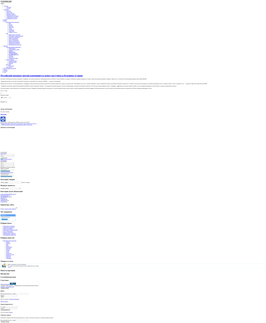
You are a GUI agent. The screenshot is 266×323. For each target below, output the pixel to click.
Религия (8, 249)
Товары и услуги (13, 32)
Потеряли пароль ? (7, 159)
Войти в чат (4, 219)
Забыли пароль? (4, 301)
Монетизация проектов (14, 42)
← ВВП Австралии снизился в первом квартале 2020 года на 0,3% (16, 124)
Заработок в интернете (14, 43)
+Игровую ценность (11, 14)
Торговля (5, 46)
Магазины (8, 64)
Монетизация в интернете (9, 233)
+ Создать (5, 6)
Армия (7, 242)
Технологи (11, 29)
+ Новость (8, 11)
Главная (5, 19)
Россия (10, 24)
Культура (11, 26)
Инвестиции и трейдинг (14, 34)
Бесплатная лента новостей (12, 22)
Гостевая (5, 71)
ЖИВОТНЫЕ (12, 52)
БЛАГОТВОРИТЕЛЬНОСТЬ (7, 194)
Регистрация (4, 153)
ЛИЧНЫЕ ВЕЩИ (13, 53)
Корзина (11, 63)
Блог (7, 33)
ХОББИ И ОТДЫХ (13, 58)
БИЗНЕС (11, 51)
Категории (11, 66)
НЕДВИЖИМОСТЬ (13, 54)
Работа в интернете (13, 38)
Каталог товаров (10, 59)
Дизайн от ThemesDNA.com (7, 286)
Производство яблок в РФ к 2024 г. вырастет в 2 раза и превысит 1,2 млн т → (19, 123)
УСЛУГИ (11, 57)
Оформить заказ (12, 62)
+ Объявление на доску (11, 18)
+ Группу (8, 8)
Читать (5, 21)
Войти (10, 312)
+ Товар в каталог (10, 13)
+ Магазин (8, 7)
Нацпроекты (9, 247)
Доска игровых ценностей (9, 68)
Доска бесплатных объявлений (13, 47)
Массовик (4, 114)
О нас (4, 72)
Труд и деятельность (13, 39)
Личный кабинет (13, 61)
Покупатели (9, 67)
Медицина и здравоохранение (16, 36)
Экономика (11, 31)
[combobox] (26, 182)
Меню (2, 3)
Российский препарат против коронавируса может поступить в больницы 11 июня (42, 75)
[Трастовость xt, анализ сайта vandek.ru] (8, 208)
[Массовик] (3, 121)
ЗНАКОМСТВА (4, 195)
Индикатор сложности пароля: (8, 167)
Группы (5, 69)
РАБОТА (11, 56)
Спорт (10, 28)
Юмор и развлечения (14, 41)
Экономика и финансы (14, 37)
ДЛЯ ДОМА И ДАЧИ (14, 49)
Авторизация (4, 160)
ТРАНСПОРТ (12, 48)
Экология (8, 257)
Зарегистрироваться (14, 299)
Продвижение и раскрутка (15, 44)
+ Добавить (6, 9)
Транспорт (8, 255)
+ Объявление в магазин (12, 17)
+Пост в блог (9, 12)
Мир (10, 23)
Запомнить (4, 157)
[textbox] (26, 182)
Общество (11, 27)
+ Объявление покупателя (12, 16)
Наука (7, 245)
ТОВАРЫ (3, 199)
